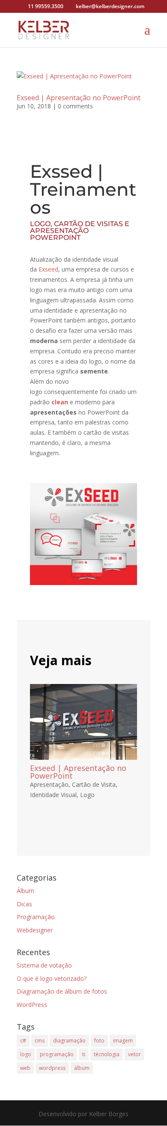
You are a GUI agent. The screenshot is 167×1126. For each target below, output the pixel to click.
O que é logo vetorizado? (51, 978)
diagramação (69, 1040)
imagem (123, 1040)
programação (57, 1054)
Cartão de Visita (94, 784)
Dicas (24, 904)
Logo (87, 795)
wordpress (52, 1068)
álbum (81, 1068)
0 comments (75, 106)
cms (40, 1040)
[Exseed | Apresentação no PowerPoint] (83, 722)
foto (99, 1040)
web (25, 1068)
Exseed (48, 269)
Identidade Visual (53, 795)
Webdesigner (35, 930)
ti (83, 1054)
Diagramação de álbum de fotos (62, 991)
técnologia (106, 1054)
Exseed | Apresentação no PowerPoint (78, 97)
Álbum (25, 891)
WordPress (32, 1005)
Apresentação (49, 784)
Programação (36, 917)
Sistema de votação (44, 965)
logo (25, 1054)
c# (23, 1040)
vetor (134, 1054)
